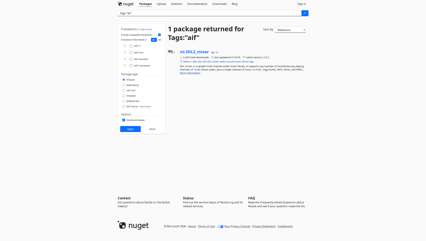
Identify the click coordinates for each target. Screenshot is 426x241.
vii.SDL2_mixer (194, 52)
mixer (215, 61)
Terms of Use (206, 226)
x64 (200, 61)
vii (216, 52)
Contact (124, 198)
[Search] (304, 13)
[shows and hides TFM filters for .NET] (124, 46)
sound (230, 61)
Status (188, 198)
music (238, 61)
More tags (248, 61)
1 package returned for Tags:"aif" (206, 33)
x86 (194, 61)
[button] (139, 29)
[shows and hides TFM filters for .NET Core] (124, 52)
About (192, 226)
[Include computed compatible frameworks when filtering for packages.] (159, 34)
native (186, 61)
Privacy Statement (263, 226)
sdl (204, 61)
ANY (160, 40)
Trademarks (285, 226)
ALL (154, 40)
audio (222, 61)
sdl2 (209, 61)
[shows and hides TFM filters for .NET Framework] (124, 65)
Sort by (268, 29)
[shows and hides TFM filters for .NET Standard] (124, 59)
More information (190, 72)
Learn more (146, 29)
